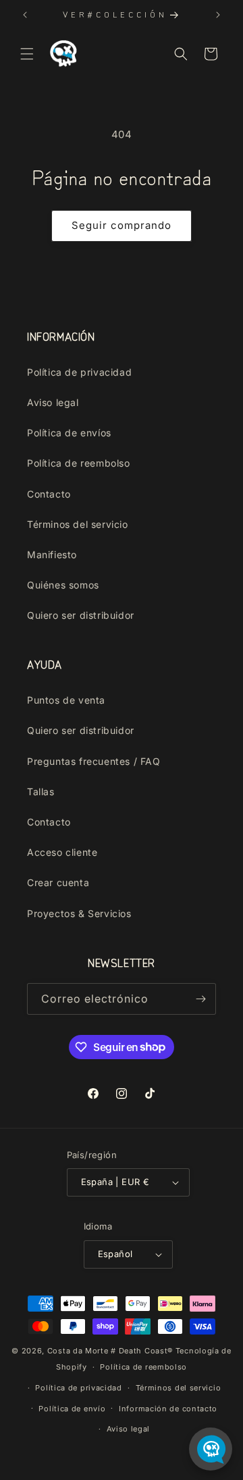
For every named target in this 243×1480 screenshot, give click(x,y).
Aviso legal (53, 402)
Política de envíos (69, 432)
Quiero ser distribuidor (80, 615)
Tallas (41, 791)
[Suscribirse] (200, 999)
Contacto (49, 494)
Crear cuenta (58, 882)
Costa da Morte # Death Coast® (110, 1350)
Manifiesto (52, 554)
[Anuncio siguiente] (218, 15)
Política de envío (71, 1408)
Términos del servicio (77, 524)
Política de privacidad (79, 372)
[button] (27, 54)
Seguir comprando (121, 225)
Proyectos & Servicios (79, 913)
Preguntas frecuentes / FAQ (94, 761)
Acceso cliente (62, 852)
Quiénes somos (63, 585)
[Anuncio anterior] (25, 15)
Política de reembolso (78, 463)
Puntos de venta (66, 700)
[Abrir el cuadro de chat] (210, 1449)
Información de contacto (168, 1408)
